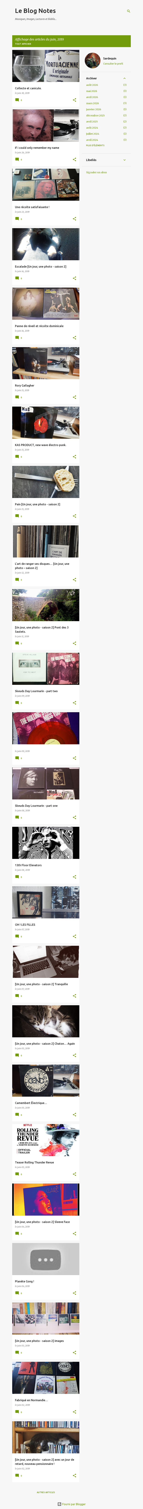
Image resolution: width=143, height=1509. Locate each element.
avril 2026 (92, 97)
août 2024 (92, 127)
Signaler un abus (96, 172)
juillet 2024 (92, 133)
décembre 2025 (95, 115)
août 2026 (92, 85)
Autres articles (46, 1492)
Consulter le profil (113, 63)
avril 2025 (92, 121)
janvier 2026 (93, 109)
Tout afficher (23, 44)
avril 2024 (92, 139)
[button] (74, 100)
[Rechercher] (129, 11)
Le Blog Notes (35, 10)
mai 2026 (91, 91)
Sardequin (109, 58)
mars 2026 (92, 103)
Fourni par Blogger (74, 1504)
